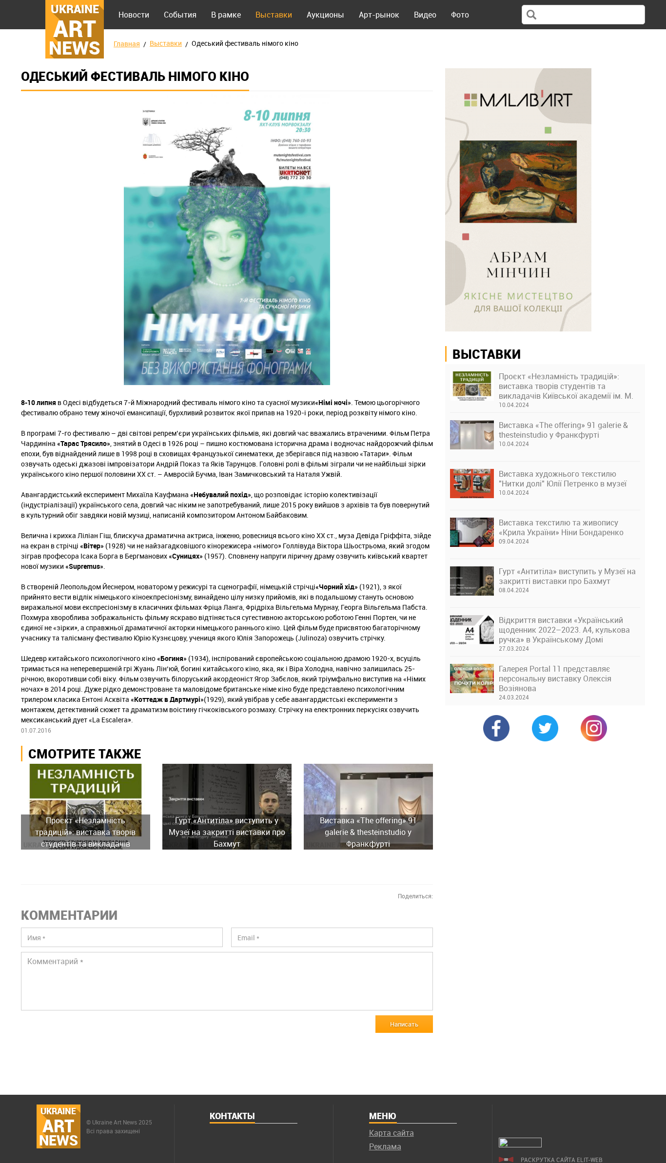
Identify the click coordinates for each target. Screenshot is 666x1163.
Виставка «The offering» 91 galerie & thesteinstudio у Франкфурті (563, 430)
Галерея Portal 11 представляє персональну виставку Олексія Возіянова (555, 678)
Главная (127, 43)
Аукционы (325, 14)
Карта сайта (391, 1132)
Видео (425, 14)
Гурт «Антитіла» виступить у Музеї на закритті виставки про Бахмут (567, 576)
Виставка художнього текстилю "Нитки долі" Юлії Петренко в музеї (563, 478)
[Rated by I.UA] (520, 1144)
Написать (404, 1024)
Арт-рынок (379, 14)
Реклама (385, 1146)
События (180, 14)
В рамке (226, 14)
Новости (133, 14)
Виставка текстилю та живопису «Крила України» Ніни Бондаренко (561, 527)
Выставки (273, 14)
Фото (460, 14)
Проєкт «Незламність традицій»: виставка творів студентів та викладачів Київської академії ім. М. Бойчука (566, 386)
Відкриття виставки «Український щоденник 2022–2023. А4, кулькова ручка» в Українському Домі (564, 629)
